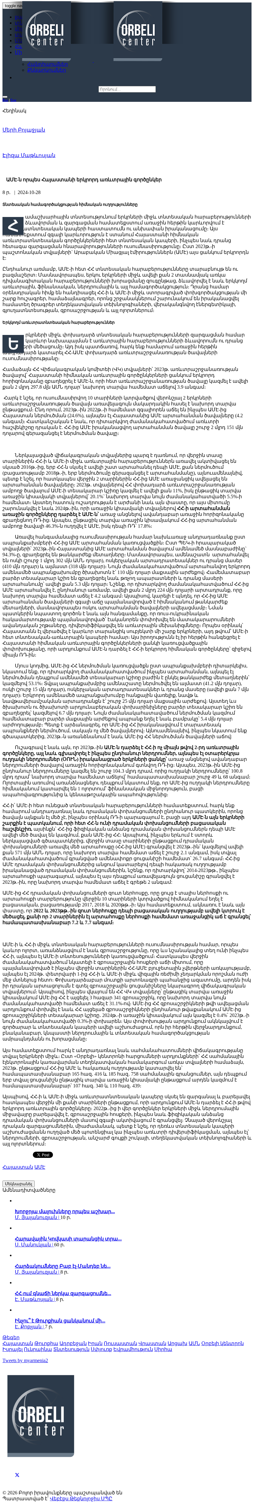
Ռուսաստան (120, 1343)
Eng (13, 100)
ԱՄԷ (39, 1167)
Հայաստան (17, 1167)
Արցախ (177, 1343)
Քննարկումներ (46, 70)
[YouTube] (17, 1482)
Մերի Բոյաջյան (23, 130)
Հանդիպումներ (47, 64)
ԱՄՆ (194, 1343)
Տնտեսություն (71, 1349)
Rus (5, 100)
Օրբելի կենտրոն (222, 1343)
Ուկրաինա (38, 1349)
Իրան (95, 1343)
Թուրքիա (46, 1343)
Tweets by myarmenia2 (25, 1360)
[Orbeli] (93, 31)
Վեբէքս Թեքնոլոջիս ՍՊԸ (81, 1498)
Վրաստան (152, 1343)
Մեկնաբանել (18, 1183)
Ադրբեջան (73, 1343)
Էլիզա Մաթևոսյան (28, 155)
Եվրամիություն (133, 1349)
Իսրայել (12, 1349)
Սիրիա (163, 1349)
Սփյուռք (101, 1349)
